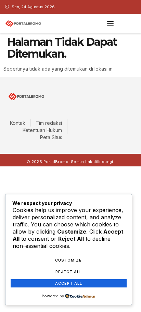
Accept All (68, 283)
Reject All (68, 271)
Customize (68, 260)
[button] (110, 23)
